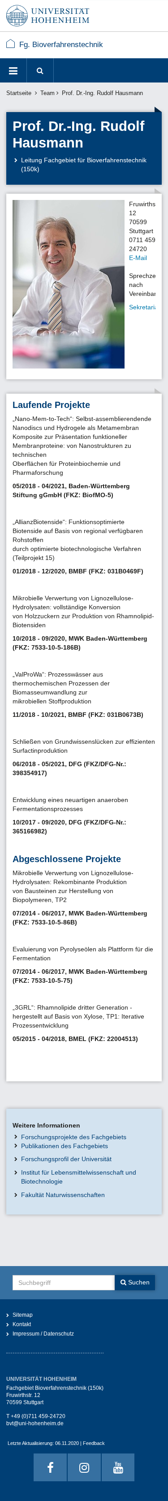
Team (47, 93)
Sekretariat (144, 307)
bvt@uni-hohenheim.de (35, 1423)
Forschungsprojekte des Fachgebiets (73, 1137)
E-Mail (138, 257)
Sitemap (23, 1315)
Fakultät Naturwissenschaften (63, 1194)
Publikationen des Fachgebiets (64, 1146)
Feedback (94, 1443)
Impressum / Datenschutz (43, 1334)
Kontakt (22, 1324)
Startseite (18, 93)
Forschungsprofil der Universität (66, 1159)
